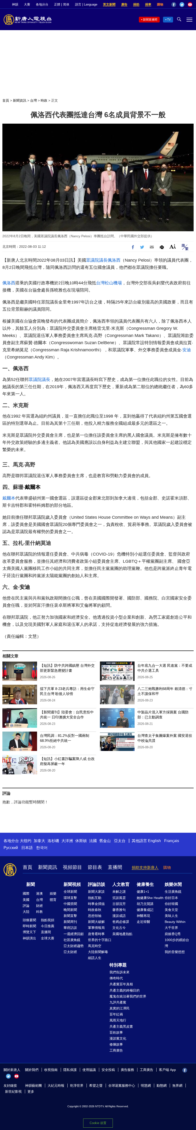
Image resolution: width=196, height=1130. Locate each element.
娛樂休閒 (173, 884)
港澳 (39, 893)
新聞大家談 (96, 891)
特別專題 (118, 965)
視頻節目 (72, 867)
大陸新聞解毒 (98, 952)
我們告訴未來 (119, 972)
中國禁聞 (70, 904)
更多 (30, 1091)
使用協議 (89, 1070)
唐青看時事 (96, 934)
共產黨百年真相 (121, 984)
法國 (93, 841)
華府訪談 (70, 928)
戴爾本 (33, 487)
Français (171, 841)
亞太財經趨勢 (74, 946)
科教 (39, 912)
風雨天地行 (117, 1020)
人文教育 (121, 884)
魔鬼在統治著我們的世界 (127, 996)
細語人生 (94, 958)
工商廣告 (116, 1050)
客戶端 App (167, 1070)
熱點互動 (94, 898)
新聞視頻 (72, 884)
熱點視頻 (47, 920)
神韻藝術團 (33, 1085)
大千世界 (171, 928)
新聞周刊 (70, 922)
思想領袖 (94, 916)
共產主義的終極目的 (124, 990)
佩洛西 (114, 260)
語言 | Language (86, 4)
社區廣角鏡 (72, 940)
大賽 (27, 4)
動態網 (162, 1085)
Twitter (182, 4)
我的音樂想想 (175, 952)
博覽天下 (29, 932)
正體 (57, 4)
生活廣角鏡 (173, 891)
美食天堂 (171, 910)
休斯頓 (81, 841)
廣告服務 (127, 1070)
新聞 (30, 884)
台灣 (33, 100)
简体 (66, 4)
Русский (11, 848)
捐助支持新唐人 (145, 867)
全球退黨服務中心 (121, 1085)
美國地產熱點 (122, 934)
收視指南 (51, 1070)
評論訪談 (96, 884)
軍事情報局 (96, 928)
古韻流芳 (119, 904)
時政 (44, 100)
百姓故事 (116, 1032)
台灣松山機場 (109, 283)
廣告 (124, 4)
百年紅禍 (116, 1014)
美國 (26, 900)
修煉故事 (116, 1044)
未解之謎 (119, 891)
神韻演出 (29, 938)
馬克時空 (94, 946)
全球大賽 (47, 938)
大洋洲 (67, 841)
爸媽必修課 (120, 922)
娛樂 (53, 893)
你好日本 (171, 898)
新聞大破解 (96, 922)
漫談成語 (119, 916)
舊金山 (105, 841)
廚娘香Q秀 (173, 934)
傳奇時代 (116, 978)
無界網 (177, 1085)
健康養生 (145, 884)
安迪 (186, 349)
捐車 (148, 4)
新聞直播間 (150, 19)
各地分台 (42, 4)
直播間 (115, 867)
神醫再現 (143, 916)
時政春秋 (94, 910)
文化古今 (119, 928)
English (154, 841)
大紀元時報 (56, 1085)
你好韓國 (171, 904)
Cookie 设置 (98, 1123)
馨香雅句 (119, 910)
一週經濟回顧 (74, 934)
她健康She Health (150, 898)
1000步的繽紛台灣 (177, 943)
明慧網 (146, 1085)
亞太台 (119, 841)
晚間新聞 (70, 910)
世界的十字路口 (99, 940)
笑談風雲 (119, 898)
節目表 (95, 867)
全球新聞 (70, 891)
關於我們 (31, 1070)
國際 (26, 893)
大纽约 (25, 841)
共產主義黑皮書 (121, 1026)
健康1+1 (143, 891)
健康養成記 (145, 910)
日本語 (27, 848)
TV (169, 19)
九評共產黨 (117, 1002)
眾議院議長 (97, 260)
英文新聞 (109, 4)
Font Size (172, 246)
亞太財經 (70, 952)
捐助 (136, 4)
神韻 (15, 4)
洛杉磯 (53, 841)
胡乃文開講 (145, 904)
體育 (53, 900)
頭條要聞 (29, 920)
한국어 (42, 848)
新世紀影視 (13, 1091)
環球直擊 (70, 898)
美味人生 (171, 916)
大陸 (26, 912)
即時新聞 (29, 926)
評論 (26, 906)
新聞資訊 (19, 100)
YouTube (190, 4)
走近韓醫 (143, 922)
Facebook (173, 4)
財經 (39, 906)
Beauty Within (175, 922)
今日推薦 (47, 926)
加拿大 (39, 841)
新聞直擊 (70, 916)
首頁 (5, 100)
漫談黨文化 (117, 1038)
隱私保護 (70, 1070)
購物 (160, 4)
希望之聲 (96, 1085)
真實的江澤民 (119, 1008)
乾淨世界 (76, 1085)
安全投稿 (108, 1070)
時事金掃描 (96, 904)
